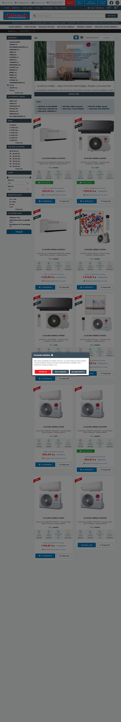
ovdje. (55, 365)
